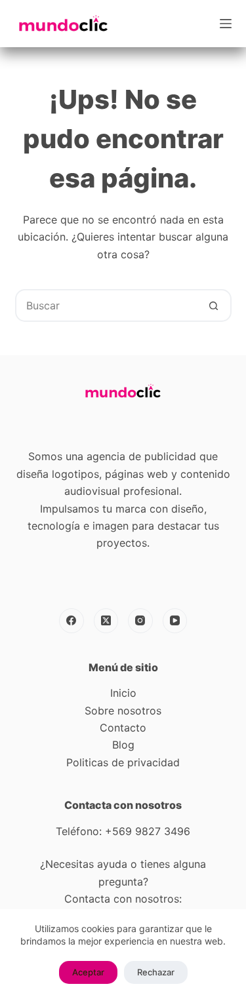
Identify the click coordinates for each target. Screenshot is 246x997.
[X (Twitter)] (106, 620)
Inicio (123, 692)
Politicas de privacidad (123, 762)
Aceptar (88, 972)
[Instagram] (140, 620)
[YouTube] (175, 620)
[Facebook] (71, 620)
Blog (123, 744)
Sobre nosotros (123, 710)
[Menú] (226, 23)
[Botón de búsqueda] (213, 305)
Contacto (123, 727)
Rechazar (155, 972)
